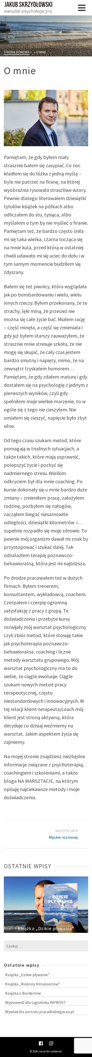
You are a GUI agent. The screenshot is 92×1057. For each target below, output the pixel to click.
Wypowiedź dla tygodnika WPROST (35, 1002)
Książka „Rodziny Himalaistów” (32, 983)
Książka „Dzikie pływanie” (27, 974)
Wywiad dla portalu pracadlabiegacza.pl (39, 1011)
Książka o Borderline (23, 993)
